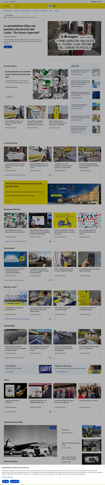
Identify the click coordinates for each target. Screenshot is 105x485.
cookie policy (82, 474)
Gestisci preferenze (7, 477)
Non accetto (14, 481)
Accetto (5, 481)
